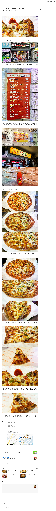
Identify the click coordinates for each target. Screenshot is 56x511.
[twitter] (2, 507)
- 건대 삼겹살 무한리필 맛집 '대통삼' (9, 428)
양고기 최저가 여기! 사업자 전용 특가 (9, 451)
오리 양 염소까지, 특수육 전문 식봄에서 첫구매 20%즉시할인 (12, 452)
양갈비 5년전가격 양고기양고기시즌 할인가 (9, 458)
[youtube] (6, 507)
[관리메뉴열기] (54, 1)
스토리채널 (4, 503)
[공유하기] (4, 464)
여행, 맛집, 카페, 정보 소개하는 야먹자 (8, 488)
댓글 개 (3, 481)
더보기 (37, 468)
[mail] (8, 507)
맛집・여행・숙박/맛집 (4, 10)
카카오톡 (7, 503)
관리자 (9, 503)
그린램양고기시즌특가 (6, 457)
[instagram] (4, 507)
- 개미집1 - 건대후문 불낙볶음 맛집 (9, 425)
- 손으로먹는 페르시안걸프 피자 (9, 424)
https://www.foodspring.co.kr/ (7, 449)
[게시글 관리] (5, 464)
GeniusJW (4, 2)
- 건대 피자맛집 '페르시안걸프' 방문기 (10, 422)
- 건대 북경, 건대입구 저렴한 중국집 (9, 426)
